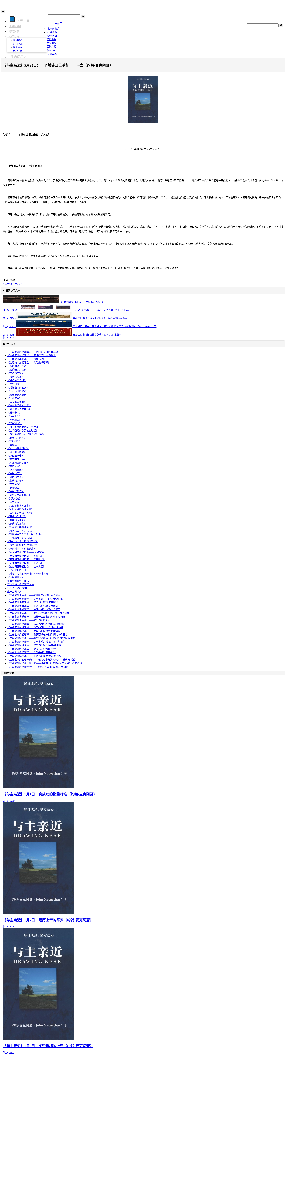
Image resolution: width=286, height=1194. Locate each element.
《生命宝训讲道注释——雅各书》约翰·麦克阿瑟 (32, 606)
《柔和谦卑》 (14, 488)
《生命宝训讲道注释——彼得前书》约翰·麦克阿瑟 (33, 609)
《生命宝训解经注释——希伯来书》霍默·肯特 (31, 652)
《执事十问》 (14, 416)
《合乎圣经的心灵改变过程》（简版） (27, 434)
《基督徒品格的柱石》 (19, 495)
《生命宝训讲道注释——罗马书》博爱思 (28, 620)
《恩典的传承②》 (16, 520)
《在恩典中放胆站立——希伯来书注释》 (28, 362)
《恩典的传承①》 (16, 516)
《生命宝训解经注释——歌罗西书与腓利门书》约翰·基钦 (37, 634)
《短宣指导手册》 (16, 402)
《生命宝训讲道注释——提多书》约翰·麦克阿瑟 (32, 602)
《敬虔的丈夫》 (15, 477)
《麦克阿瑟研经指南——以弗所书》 (26, 559)
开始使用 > (18, 57)
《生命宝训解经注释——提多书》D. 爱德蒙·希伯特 (34, 645)
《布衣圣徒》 (14, 484)
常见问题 (18, 43)
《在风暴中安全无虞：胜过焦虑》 (25, 534)
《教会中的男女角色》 (19, 409)
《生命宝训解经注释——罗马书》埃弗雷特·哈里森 (33, 631)
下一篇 (16, 283)
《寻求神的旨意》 (16, 459)
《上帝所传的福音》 (18, 391)
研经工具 (52, 53)
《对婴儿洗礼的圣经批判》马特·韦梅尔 (28, 573)
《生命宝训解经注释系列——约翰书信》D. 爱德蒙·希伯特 (37, 667)
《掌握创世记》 (15, 577)
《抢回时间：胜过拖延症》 (21, 548)
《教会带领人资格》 (18, 395)
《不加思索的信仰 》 (18, 463)
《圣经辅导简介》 (16, 420)
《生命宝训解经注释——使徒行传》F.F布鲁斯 (31, 355)
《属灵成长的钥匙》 (18, 570)
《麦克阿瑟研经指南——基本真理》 (26, 566)
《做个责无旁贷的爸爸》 (20, 513)
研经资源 (14, 31)
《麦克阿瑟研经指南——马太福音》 (26, 552)
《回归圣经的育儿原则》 (20, 509)
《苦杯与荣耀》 (15, 373)
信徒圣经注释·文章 (17, 588)
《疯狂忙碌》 (14, 466)
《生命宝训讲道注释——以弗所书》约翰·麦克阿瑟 (33, 595)
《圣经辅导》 (14, 423)
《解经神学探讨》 (16, 380)
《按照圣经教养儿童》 (19, 505)
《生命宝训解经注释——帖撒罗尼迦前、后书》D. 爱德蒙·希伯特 (41, 638)
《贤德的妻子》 (15, 480)
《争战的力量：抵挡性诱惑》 (22, 541)
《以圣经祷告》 (15, 455)
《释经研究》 (14, 384)
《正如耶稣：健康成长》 (20, 538)
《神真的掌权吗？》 (18, 448)
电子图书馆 (15, 26)
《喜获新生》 (14, 445)
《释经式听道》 (15, 491)
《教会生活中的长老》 (19, 405)
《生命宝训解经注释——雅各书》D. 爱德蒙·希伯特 (34, 656)
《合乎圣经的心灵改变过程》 (22, 430)
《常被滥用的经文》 (18, 387)
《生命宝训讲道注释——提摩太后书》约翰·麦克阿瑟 (35, 599)
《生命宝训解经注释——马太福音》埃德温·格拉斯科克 (36, 624)
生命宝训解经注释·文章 (19, 581)
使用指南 (14, 36)
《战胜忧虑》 (14, 498)
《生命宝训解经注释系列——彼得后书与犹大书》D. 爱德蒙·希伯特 (42, 659)
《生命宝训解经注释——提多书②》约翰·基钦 (31, 649)
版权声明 (18, 51)
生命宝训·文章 (14, 591)
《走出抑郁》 (14, 441)
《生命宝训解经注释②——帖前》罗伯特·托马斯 (32, 352)
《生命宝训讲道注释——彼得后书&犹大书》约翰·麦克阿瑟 (38, 613)
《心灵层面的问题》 (18, 437)
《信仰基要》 (14, 398)
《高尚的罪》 (14, 473)
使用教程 (18, 40)
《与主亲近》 (14, 502)
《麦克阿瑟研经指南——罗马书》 (25, 556)
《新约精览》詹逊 (16, 366)
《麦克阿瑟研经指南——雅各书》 (25, 563)
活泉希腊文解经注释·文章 (20, 584)
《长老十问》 (14, 412)
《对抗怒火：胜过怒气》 (20, 531)
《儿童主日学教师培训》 (20, 527)
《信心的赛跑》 (15, 470)
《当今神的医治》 (16, 452)
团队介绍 (18, 47)
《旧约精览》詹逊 (16, 369)
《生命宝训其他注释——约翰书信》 (26, 359)
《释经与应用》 (15, 377)
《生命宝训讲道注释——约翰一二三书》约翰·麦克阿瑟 (36, 616)
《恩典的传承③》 (16, 523)
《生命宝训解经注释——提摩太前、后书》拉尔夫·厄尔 (36, 641)
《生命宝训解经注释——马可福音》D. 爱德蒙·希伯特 (35, 627)
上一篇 (8, 283)
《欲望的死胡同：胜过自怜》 (22, 545)
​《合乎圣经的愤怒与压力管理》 (24, 427)
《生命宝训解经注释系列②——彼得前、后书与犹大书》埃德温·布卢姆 (44, 663)
